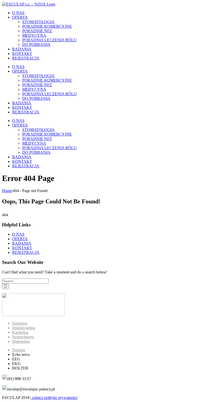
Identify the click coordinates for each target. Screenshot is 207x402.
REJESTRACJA (25, 252)
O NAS (18, 234)
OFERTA (20, 239)
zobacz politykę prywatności (54, 397)
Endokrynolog (23, 328)
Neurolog (19, 323)
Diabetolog (21, 341)
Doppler (18, 350)
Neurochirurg (23, 337)
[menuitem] (108, 13)
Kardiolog (20, 332)
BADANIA (21, 243)
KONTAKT (22, 248)
